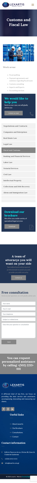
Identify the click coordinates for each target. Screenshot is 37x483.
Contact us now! (13, 113)
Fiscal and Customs (11, 150)
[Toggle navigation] (33, 5)
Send (8, 342)
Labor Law (7, 162)
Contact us (18, 278)
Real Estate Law (10, 138)
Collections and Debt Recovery (16, 186)
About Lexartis (17, 424)
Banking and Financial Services (16, 156)
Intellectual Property (12, 180)
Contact (15, 437)
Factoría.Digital (26, 476)
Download (12, 226)
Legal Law (7, 144)
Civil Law (7, 174)
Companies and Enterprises (15, 132)
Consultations (17, 432)
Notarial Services (10, 168)
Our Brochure (17, 428)
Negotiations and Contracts (15, 126)
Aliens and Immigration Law (15, 192)
